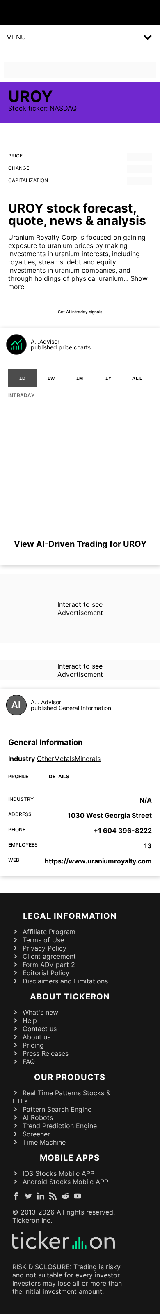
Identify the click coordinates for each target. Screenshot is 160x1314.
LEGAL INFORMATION (70, 916)
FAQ (29, 1061)
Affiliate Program (49, 932)
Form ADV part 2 (49, 964)
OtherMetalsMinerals (69, 758)
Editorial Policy (46, 973)
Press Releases (46, 1053)
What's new (40, 1012)
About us (36, 1037)
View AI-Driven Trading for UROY (80, 544)
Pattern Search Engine (57, 1109)
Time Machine (44, 1142)
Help (30, 1020)
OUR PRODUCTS (69, 1077)
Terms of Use (43, 940)
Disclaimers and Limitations (65, 981)
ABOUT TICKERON (70, 997)
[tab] (22, 378)
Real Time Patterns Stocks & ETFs (61, 1097)
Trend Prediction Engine (60, 1126)
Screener (36, 1134)
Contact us (40, 1029)
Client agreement (49, 956)
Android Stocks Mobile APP (65, 1182)
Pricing (33, 1045)
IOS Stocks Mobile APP (58, 1173)
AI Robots (38, 1117)
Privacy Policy (44, 948)
